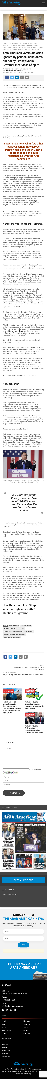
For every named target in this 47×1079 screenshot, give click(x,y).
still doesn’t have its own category (31, 274)
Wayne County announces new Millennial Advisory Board (23, 675)
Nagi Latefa (20, 628)
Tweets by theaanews (9, 894)
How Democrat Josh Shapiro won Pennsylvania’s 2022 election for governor (21, 609)
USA (3, 1024)
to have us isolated (16, 331)
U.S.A (35, 72)
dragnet (5, 205)
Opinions (27, 1024)
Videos (4, 1033)
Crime (26, 1027)
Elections (17, 72)
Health (26, 1030)
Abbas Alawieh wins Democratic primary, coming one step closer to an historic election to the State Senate (12, 708)
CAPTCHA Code (35, 770)
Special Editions (23, 880)
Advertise (5, 1047)
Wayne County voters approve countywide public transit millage (34, 706)
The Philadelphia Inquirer (21, 595)
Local (4, 1021)
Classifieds (27, 1033)
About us (5, 1044)
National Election (27, 72)
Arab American (14, 626)
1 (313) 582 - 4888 (8, 1000)
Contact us (6, 1057)
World (4, 1027)
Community (9, 72)
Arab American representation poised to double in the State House (34, 730)
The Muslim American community (14, 634)
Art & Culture (6, 1030)
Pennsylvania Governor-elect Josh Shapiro (18, 631)
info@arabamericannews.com (12, 1006)
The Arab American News (14, 70)
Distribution (6, 1051)
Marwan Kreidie (26, 626)
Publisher (5, 1054)
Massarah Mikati (30, 593)
